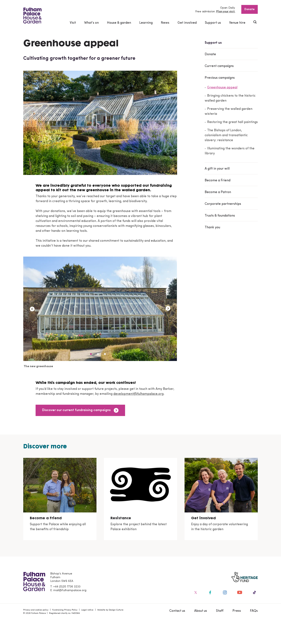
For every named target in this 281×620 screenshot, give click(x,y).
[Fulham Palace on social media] (195, 592)
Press (236, 611)
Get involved (187, 23)
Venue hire (237, 23)
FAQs (254, 611)
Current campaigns (219, 66)
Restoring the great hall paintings (232, 122)
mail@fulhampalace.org (69, 590)
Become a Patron (218, 192)
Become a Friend (217, 180)
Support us (213, 23)
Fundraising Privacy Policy (64, 610)
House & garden (119, 23)
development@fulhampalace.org (138, 394)
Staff (219, 611)
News (165, 23)
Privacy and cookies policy (35, 610)
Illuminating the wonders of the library (229, 151)
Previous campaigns (220, 78)
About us (200, 611)
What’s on (91, 23)
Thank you (212, 227)
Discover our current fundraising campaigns (76, 410)
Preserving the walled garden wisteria (228, 111)
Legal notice (87, 610)
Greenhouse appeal (222, 87)
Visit (73, 23)
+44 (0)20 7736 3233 (66, 586)
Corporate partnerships (223, 204)
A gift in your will (217, 168)
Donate (249, 9)
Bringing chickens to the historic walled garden (230, 98)
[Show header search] (255, 22)
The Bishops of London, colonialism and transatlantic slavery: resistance (226, 135)
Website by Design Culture (110, 610)
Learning (146, 23)
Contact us (177, 611)
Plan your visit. (225, 11)
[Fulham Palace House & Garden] (32, 15)
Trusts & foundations (220, 215)
